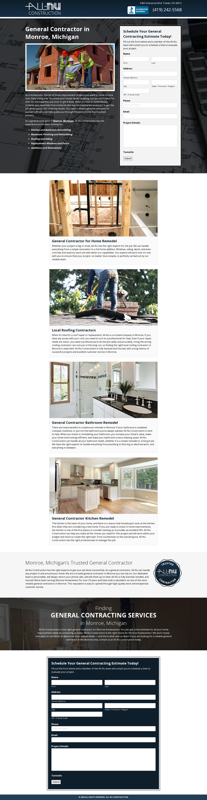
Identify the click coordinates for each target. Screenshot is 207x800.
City (125, 86)
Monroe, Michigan (63, 120)
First (125, 63)
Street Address (130, 77)
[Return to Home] (43, 7)
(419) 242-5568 (167, 9)
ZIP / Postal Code (131, 94)
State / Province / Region (163, 86)
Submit (127, 158)
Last (153, 63)
